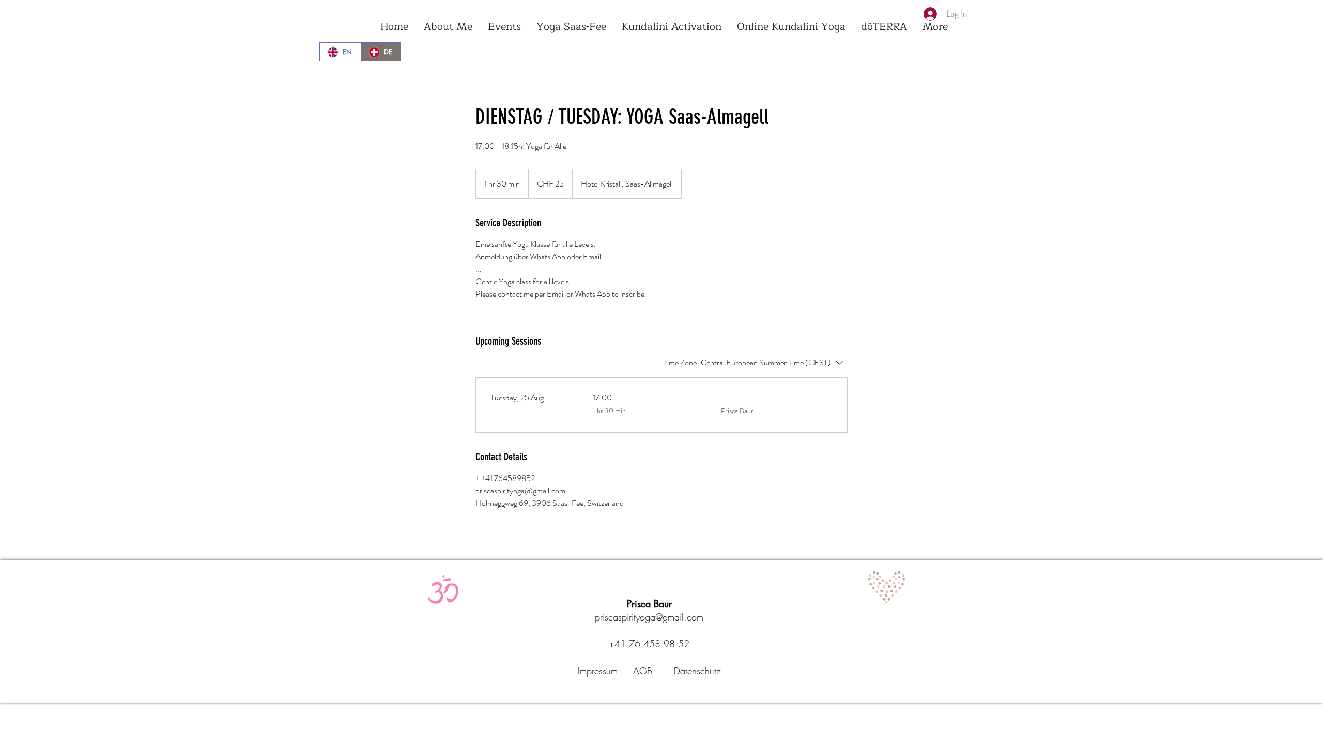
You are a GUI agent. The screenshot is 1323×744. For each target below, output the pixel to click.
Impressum (598, 670)
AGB (641, 670)
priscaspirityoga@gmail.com (649, 617)
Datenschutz (697, 670)
